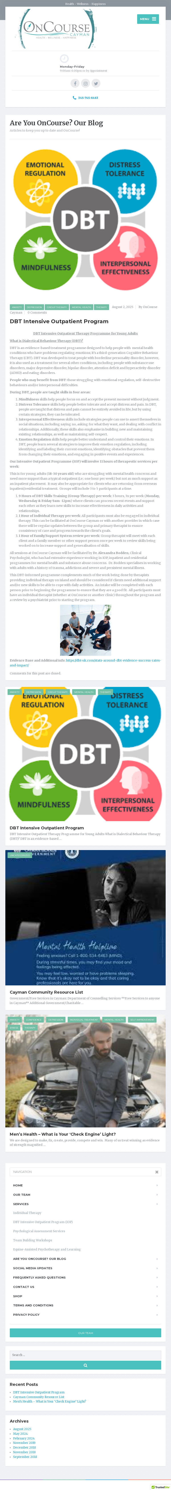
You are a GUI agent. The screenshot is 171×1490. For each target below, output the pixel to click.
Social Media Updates (32, 1268)
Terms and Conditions (33, 1305)
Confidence (34, 1019)
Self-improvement (142, 1019)
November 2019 (24, 1443)
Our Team (21, 1194)
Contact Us (23, 1287)
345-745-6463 (87, 97)
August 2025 (22, 1429)
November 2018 (24, 1452)
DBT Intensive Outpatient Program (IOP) (43, 1222)
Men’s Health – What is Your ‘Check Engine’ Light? (63, 1134)
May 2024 (20, 1434)
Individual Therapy (27, 1213)
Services (21, 1204)
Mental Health (81, 307)
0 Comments (37, 313)
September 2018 (25, 1457)
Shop (17, 1296)
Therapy (101, 307)
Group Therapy (57, 307)
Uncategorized (20, 855)
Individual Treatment (84, 1019)
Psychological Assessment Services (39, 1231)
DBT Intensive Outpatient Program (47, 828)
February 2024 (24, 1438)
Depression (34, 307)
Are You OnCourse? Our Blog (39, 1259)
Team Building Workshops (32, 1240)
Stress (14, 1027)
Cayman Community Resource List (46, 992)
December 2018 (24, 1447)
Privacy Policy (26, 1314)
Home (18, 1185)
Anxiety (17, 307)
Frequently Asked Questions (39, 1277)
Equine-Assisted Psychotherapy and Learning (47, 1249)
